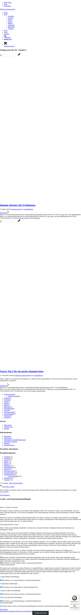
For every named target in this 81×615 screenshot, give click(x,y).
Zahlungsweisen (9, 445)
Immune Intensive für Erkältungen (17, 205)
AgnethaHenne (28, 209)
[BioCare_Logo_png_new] (7, 9)
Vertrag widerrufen (40, 613)
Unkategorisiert (9, 474)
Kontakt (6, 429)
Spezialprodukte (9, 473)
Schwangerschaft (9, 471)
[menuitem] (42, 2)
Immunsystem (16, 209)
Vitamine (7, 480)
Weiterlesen (3, 213)
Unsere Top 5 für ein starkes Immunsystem (21, 371)
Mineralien (7, 465)
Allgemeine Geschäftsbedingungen (15, 440)
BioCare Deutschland (16, 483)
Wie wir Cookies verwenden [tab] (9, 507)
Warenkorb (7, 6)
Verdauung (7, 478)
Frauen (6, 460)
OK (1, 495)
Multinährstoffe (9, 467)
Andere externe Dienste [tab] (7, 565)
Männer (6, 464)
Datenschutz (8, 438)
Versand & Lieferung (10, 441)
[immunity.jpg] (10, 222)
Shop (5, 4)
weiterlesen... (6, 495)
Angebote (7, 457)
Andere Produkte (13, 476)
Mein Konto (8, 2)
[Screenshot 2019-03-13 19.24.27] (10, 55)
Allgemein (17, 375)
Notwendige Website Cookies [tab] (9, 524)
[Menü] (78, 595)
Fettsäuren (7, 458)
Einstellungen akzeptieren (8, 611)
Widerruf (6, 443)
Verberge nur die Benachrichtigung (27, 611)
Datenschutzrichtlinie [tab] (6, 603)
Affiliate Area (8, 427)
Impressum (7, 436)
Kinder (6, 462)
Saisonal (6, 469)
